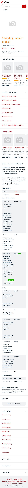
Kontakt (14, 483)
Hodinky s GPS (6, 431)
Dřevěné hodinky (6, 427)
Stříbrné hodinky (6, 448)
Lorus (15, 191)
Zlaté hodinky (5, 452)
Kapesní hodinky (6, 435)
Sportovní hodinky (7, 444)
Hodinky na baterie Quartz (9, 96)
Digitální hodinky (6, 423)
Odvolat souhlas (21, 481)
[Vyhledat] (24, 6)
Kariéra (20, 483)
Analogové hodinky (7, 112)
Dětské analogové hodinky (9, 100)
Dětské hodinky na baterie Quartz (11, 104)
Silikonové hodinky (7, 121)
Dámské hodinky (6, 415)
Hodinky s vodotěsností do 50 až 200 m (12, 125)
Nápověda (9, 479)
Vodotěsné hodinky (7, 117)
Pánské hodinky (6, 439)
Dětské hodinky (6, 108)
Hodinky (5, 10)
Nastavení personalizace (8, 481)
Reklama (8, 483)
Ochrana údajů (18, 479)
